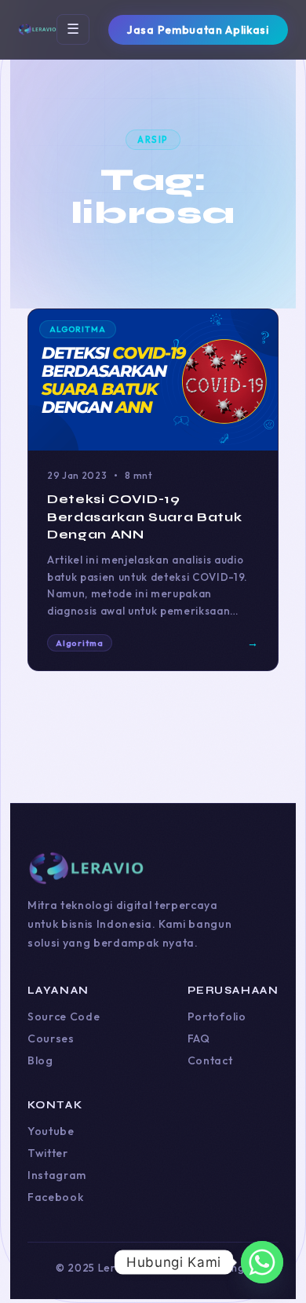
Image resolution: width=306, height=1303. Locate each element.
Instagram (56, 1175)
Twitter (47, 1153)
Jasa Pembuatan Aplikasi (197, 30)
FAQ (199, 1038)
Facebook (55, 1197)
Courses (51, 1038)
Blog (40, 1060)
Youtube (51, 1131)
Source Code (63, 1016)
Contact (210, 1060)
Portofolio (217, 1016)
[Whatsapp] (262, 1262)
